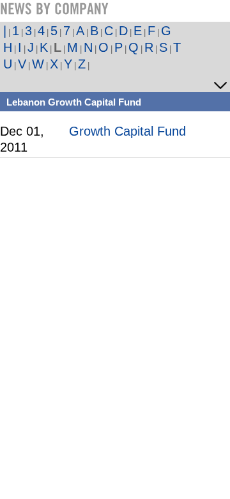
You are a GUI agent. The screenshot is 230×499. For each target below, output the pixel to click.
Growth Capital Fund (127, 131)
